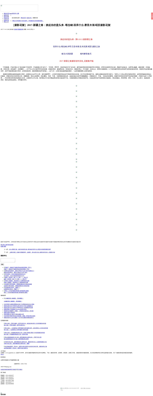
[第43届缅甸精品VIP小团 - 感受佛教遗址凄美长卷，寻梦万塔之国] (22, 337)
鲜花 (9, 244)
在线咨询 (3, 369)
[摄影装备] (7, 309)
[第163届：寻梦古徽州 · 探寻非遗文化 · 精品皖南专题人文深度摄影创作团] (25, 323)
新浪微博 (8, 369)
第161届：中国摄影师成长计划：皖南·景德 (16, 334)
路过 (2, 244)
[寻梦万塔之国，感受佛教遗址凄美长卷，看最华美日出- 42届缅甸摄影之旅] (25, 342)
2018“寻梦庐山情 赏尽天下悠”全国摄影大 (21, 306)
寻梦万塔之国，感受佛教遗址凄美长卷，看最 (16, 343)
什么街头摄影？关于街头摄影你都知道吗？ (22, 317)
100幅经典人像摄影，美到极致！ (13, 301)
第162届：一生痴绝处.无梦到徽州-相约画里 (16, 329)
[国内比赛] (7, 306)
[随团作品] (7, 311)
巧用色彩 (12, 312)
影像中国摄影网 (18, 29)
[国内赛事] (7, 314)
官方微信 (13, 369)
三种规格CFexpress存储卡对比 (18, 309)
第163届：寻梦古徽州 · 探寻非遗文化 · (14, 325)
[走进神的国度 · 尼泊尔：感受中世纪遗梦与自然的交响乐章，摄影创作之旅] (25, 346)
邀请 (5, 246)
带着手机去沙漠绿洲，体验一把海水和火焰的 (22, 316)
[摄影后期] (7, 312)
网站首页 (23, 18)
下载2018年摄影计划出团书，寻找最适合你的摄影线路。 (28, 20)
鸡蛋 (12, 244)
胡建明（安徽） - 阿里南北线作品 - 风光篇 (21, 311)
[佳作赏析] (7, 304)
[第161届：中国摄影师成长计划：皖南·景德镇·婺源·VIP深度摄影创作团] (24, 332)
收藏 (2, 246)
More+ (2, 354)
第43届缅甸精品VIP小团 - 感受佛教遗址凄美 (16, 339)
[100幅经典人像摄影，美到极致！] (14, 298)
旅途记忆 (29, 18)
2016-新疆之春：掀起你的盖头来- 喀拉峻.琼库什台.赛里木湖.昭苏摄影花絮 (30, 249)
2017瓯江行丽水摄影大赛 (17, 314)
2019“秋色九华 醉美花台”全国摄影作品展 (21, 307)
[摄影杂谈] (7, 317)
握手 (7, 244)
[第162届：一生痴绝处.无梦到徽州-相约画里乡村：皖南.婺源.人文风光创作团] (26, 328)
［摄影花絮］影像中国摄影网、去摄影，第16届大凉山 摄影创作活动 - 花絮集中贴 (32, 252)
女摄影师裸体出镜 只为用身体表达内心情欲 (22, 304)
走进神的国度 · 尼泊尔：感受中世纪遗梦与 (16, 348)
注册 (17, 13)
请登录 (14, 13)
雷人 (4, 244)
